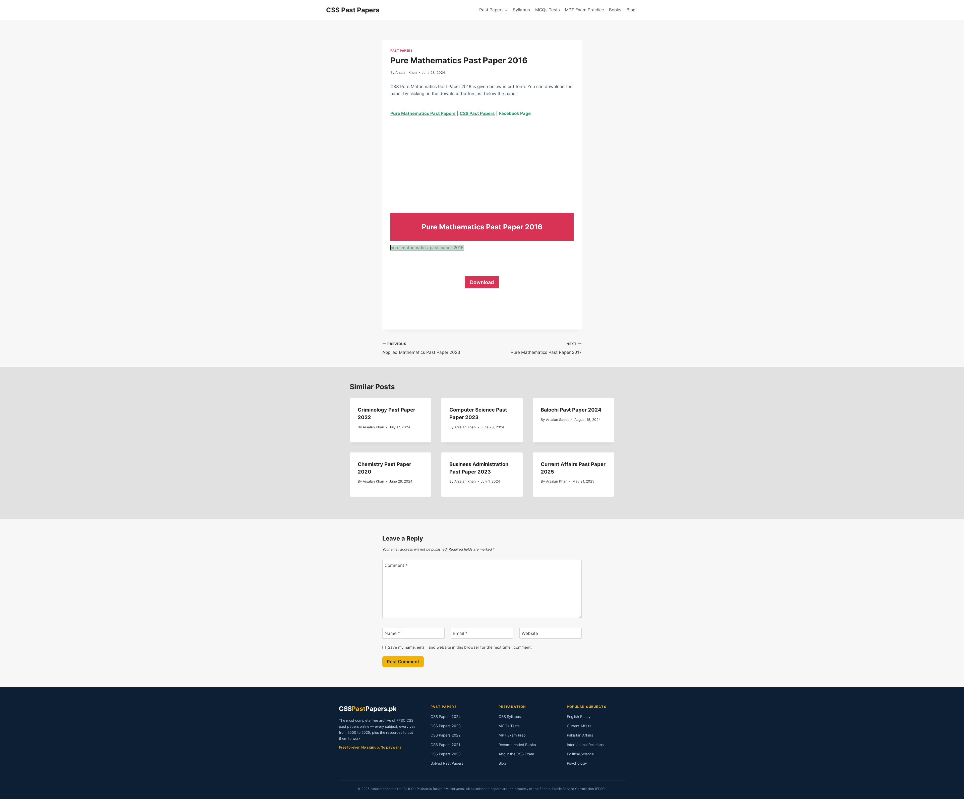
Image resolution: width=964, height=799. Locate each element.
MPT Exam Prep (512, 735)
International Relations (585, 745)
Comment (396, 565)
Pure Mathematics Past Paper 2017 (546, 348)
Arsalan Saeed (557, 420)
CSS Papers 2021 (445, 745)
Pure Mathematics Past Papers (423, 113)
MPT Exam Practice (584, 9)
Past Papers (401, 50)
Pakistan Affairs (580, 735)
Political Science (580, 754)
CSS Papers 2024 (446, 716)
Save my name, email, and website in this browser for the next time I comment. (460, 647)
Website (530, 633)
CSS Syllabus (510, 716)
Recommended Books (517, 745)
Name (392, 633)
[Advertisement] (482, 160)
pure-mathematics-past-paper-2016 (427, 247)
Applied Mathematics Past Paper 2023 (421, 348)
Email (460, 633)
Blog (631, 9)
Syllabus (521, 9)
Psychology (577, 763)
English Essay (578, 716)
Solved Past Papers (447, 763)
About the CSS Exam (516, 754)
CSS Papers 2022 (446, 735)
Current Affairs (579, 726)
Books (615, 9)
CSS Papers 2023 (446, 726)
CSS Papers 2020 (446, 754)
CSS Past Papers (477, 113)
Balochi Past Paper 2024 (571, 410)
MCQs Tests (547, 9)
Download (482, 282)
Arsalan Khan (406, 73)
